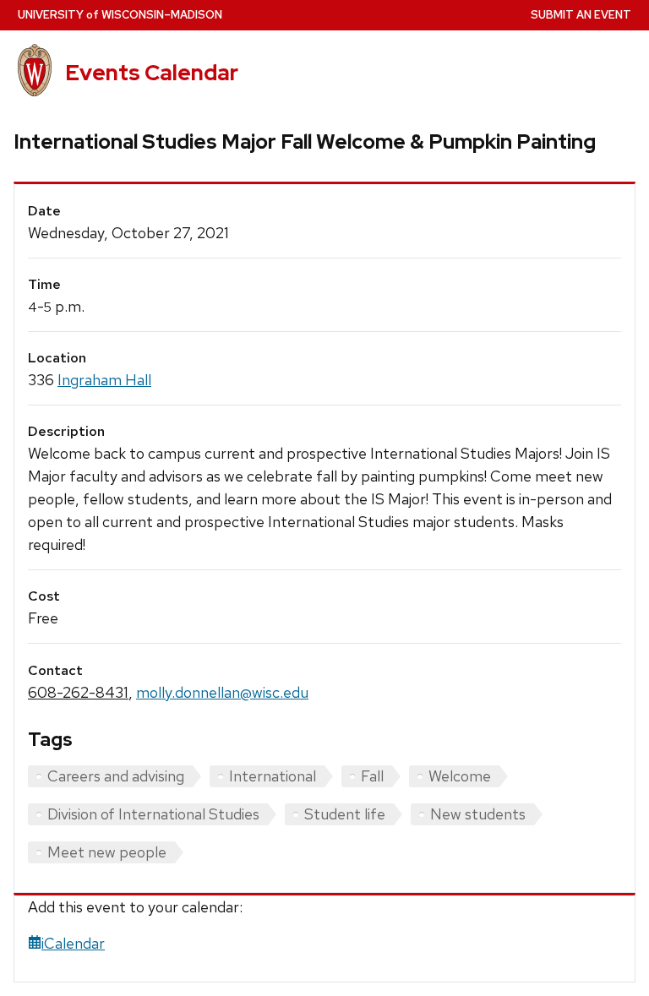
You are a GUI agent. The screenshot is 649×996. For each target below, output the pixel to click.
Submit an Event (581, 15)
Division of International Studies (153, 814)
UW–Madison (120, 15)
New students (478, 814)
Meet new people (106, 852)
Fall (372, 776)
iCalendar (73, 943)
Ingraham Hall (104, 379)
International (272, 776)
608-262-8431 (78, 692)
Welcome (459, 776)
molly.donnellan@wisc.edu (222, 692)
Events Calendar (151, 72)
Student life (344, 814)
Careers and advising (115, 776)
